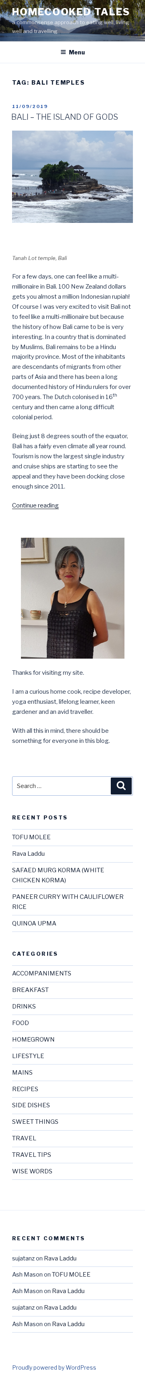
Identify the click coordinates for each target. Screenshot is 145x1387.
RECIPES (25, 1089)
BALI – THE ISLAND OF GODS (64, 117)
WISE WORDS (32, 1171)
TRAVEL (24, 1138)
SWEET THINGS (35, 1121)
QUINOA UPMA (34, 923)
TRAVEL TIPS (31, 1154)
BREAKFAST (30, 990)
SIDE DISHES (31, 1105)
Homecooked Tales (71, 12)
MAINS (22, 1072)
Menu (77, 52)
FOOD (20, 1023)
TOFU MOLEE (31, 837)
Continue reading (35, 505)
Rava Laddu (28, 853)
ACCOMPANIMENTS (41, 973)
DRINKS (24, 1006)
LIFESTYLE (28, 1056)
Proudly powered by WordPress (54, 1367)
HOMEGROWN (33, 1039)
